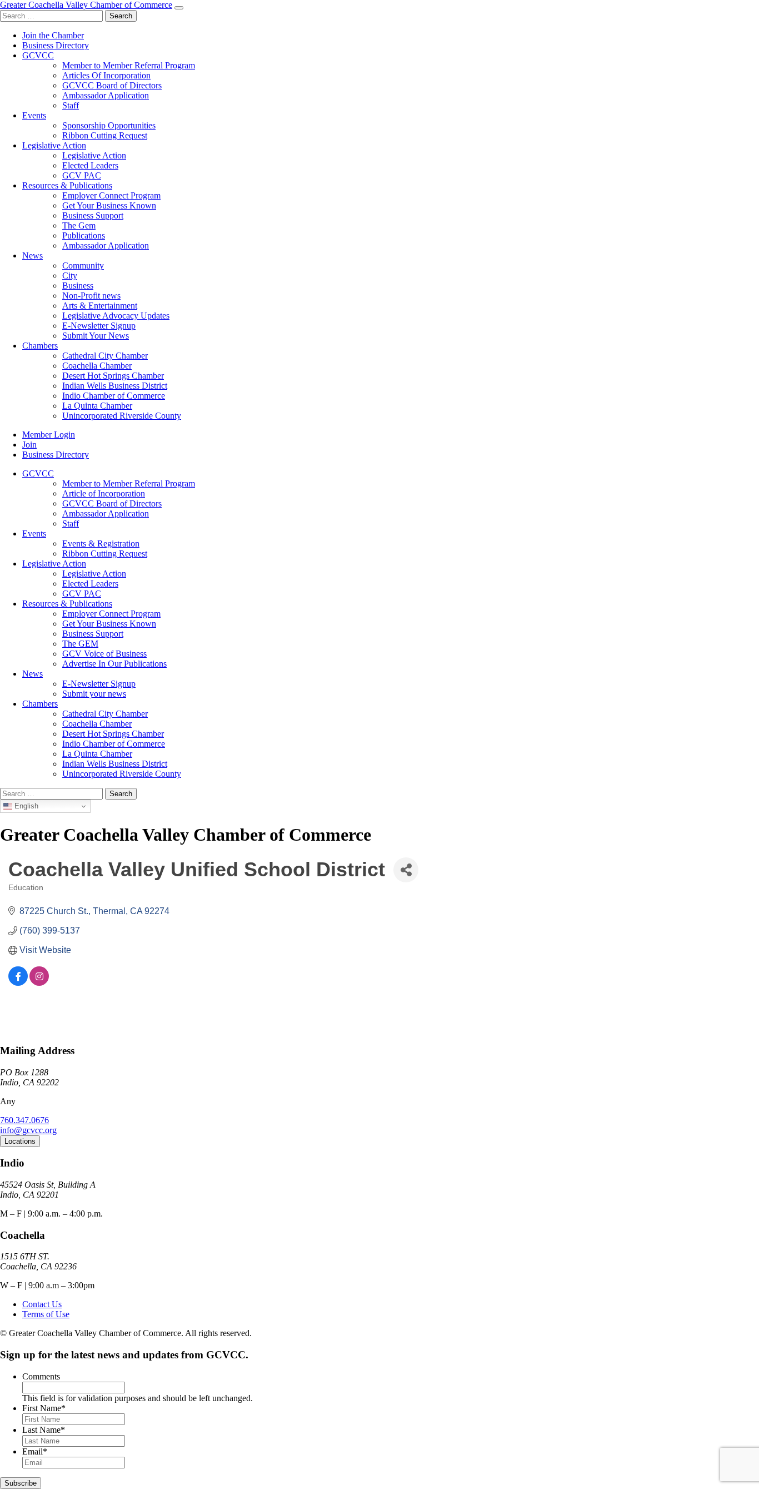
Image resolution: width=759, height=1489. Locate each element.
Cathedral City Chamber (105, 355)
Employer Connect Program (111, 195)
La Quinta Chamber (97, 405)
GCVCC (38, 55)
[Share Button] (405, 869)
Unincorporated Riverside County (121, 415)
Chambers (40, 345)
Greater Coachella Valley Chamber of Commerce (86, 4)
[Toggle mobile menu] (178, 7)
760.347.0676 (24, 1120)
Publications (83, 235)
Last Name (43, 1430)
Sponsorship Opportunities (109, 125)
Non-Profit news (91, 295)
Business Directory (55, 45)
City (69, 275)
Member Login (48, 434)
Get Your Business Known (109, 205)
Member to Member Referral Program (128, 65)
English (25, 806)
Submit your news (94, 693)
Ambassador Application (105, 95)
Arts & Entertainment (99, 305)
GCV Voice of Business (104, 653)
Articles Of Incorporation (106, 75)
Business (77, 285)
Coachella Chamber (97, 365)
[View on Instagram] (39, 982)
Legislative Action (54, 145)
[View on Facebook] (18, 982)
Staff (70, 105)
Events (34, 115)
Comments (41, 1376)
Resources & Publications (67, 185)
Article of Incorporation (103, 493)
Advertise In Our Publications (114, 663)
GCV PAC (81, 175)
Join (29, 444)
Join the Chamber (53, 35)
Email (34, 1451)
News (32, 255)
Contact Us (42, 1304)
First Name (44, 1408)
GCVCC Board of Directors (112, 85)
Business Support (92, 215)
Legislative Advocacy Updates (115, 315)
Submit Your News (95, 335)
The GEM (80, 643)
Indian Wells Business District (114, 385)
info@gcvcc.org (28, 1130)
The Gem (79, 225)
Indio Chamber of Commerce (113, 395)
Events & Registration (100, 543)
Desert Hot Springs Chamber (113, 375)
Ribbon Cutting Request (104, 135)
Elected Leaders (90, 165)
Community (83, 265)
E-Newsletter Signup (99, 325)
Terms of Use (45, 1314)
